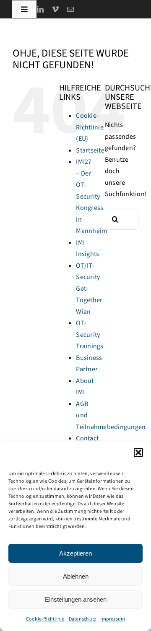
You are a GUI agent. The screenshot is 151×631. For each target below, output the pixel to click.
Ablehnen (76, 576)
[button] (138, 452)
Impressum (112, 619)
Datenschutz (82, 619)
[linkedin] (40, 9)
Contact (87, 438)
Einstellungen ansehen (76, 599)
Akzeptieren (75, 553)
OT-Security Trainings (89, 334)
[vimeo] (55, 9)
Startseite (90, 150)
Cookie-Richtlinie (45, 619)
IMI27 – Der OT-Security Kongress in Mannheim (91, 196)
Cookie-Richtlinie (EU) (89, 127)
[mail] (70, 9)
